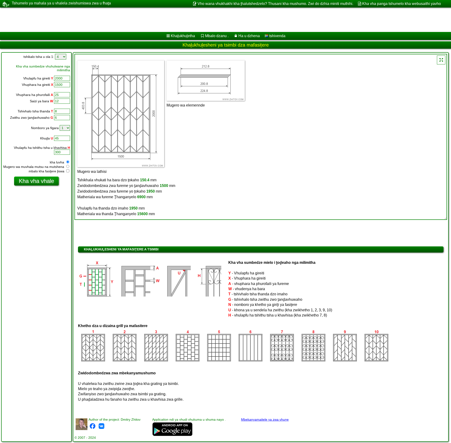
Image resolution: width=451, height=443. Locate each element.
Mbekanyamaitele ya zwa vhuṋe (265, 419)
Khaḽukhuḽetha (183, 36)
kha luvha (57, 162)
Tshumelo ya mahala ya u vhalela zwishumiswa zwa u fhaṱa (61, 3)
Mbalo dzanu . (217, 36)
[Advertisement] (143, 19)
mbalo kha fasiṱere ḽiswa (47, 171)
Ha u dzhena (249, 36)
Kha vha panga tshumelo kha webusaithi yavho (401, 4)
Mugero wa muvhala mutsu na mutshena (34, 167)
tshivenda (276, 36)
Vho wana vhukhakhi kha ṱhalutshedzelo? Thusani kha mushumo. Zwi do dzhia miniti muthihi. (275, 4)
